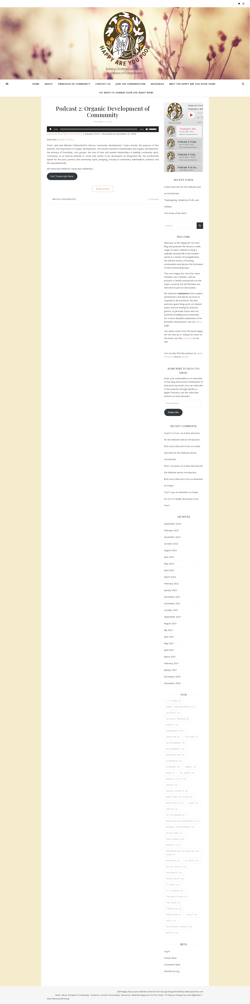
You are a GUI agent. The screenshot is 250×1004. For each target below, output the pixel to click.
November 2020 (172, 683)
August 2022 (170, 550)
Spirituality (175, 879)
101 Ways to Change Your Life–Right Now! (126, 92)
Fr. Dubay (187, 773)
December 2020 (172, 676)
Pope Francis (175, 839)
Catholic (173, 713)
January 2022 (170, 590)
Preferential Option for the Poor (182, 853)
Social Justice (176, 867)
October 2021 (171, 610)
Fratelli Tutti (176, 779)
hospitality (174, 803)
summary (187, 338)
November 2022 (172, 537)
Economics (174, 761)
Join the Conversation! (131, 83)
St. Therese (174, 891)
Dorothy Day (175, 755)
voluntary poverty (179, 927)
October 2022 (171, 543)
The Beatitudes (176, 896)
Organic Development (180, 827)
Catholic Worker (177, 719)
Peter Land (174, 833)
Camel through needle (180, 707)
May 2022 (169, 563)
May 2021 (169, 643)
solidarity (174, 872)
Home (35, 83)
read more (103, 189)
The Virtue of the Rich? (175, 213)
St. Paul (172, 884)
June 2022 (169, 556)
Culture (191, 737)
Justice (172, 809)
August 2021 (170, 623)
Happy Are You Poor (179, 797)
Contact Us (103, 83)
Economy (173, 767)
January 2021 (170, 669)
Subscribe (202, 122)
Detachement (175, 743)
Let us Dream (175, 815)
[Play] (50, 129)
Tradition (173, 915)
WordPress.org (171, 971)
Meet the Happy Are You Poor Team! (192, 83)
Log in (167, 951)
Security (192, 860)
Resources (157, 83)
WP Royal (65, 998)
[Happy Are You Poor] (125, 43)
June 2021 (169, 636)
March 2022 (170, 576)
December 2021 (172, 596)
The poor (173, 903)
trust (191, 915)
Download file (53, 133)
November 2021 (172, 603)
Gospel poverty (177, 791)
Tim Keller (174, 909)
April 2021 (169, 650)
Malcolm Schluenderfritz (64, 199)
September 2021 (172, 616)
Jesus (193, 803)
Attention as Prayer (188, 492)
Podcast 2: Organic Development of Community (103, 111)
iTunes (70, 139)
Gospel (172, 785)
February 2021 (171, 663)
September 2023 (172, 523)
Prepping (173, 860)
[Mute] (146, 129)
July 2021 (168, 630)
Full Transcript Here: (62, 176)
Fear (170, 773)
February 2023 (171, 530)
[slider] (153, 128)
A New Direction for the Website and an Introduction (182, 453)
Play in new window (72, 133)
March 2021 (170, 656)
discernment (175, 749)
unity (171, 921)
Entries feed (170, 957)
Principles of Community (74, 83)
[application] (103, 129)
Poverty (173, 845)
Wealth (172, 933)
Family (190, 767)
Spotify (61, 139)
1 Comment (153, 199)
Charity (172, 725)
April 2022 (169, 570)
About (49, 83)
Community (175, 731)
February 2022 (171, 583)
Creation (173, 737)
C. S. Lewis (173, 701)
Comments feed (172, 964)
